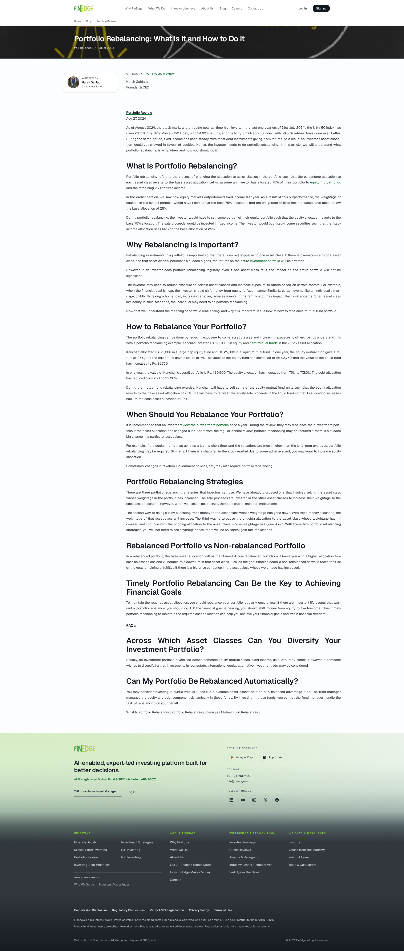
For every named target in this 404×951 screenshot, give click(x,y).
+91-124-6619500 (238, 776)
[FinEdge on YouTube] (242, 800)
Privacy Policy (199, 910)
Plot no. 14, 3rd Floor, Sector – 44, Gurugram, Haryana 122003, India (115, 940)
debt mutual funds (264, 343)
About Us (207, 8)
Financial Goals (85, 842)
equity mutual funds (325, 182)
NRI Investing (131, 857)
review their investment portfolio (205, 425)
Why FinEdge (133, 8)
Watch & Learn (298, 857)
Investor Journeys (183, 8)
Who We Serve (84, 884)
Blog (222, 8)
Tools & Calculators (302, 865)
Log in (302, 8)
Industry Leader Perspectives (250, 865)
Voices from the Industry (306, 850)
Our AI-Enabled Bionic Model (191, 865)
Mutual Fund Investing (90, 850)
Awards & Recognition (245, 857)
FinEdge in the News (244, 872)
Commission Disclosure (90, 910)
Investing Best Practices (92, 865)
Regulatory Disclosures (128, 910)
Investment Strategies (137, 842)
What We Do (156, 8)
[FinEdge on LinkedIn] (231, 800)
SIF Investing (130, 850)
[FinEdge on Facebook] (277, 800)
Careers (237, 8)
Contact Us (255, 8)
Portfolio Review (160, 73)
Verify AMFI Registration (167, 910)
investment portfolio (264, 261)
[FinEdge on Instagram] (254, 800)
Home (77, 21)
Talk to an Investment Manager (98, 791)
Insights (294, 842)
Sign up (321, 8)
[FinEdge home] (83, 8)
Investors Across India (114, 884)
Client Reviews (240, 850)
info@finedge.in (237, 781)
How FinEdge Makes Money (190, 872)
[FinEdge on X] (265, 800)
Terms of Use (223, 910)
